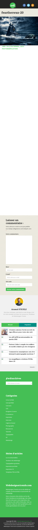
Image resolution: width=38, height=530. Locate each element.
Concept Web (10, 403)
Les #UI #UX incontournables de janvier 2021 (20, 338)
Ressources (9, 429)
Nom (7, 267)
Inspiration (9, 417)
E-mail (8, 274)
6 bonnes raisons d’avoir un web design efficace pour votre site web (22, 331)
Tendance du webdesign (13, 460)
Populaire (28, 325)
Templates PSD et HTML (12, 472)
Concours (8, 406)
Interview (8, 420)
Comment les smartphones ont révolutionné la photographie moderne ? (22, 353)
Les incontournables (12, 458)
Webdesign (9, 440)
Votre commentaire (12, 234)
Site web (8, 281)
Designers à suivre (11, 411)
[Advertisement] (19, 133)
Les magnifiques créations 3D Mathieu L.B (21, 360)
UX (6, 437)
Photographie (10, 426)
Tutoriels (8, 431)
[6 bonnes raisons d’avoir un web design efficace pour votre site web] (4, 332)
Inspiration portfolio (11, 466)
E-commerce (9, 414)
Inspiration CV (10, 469)
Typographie (9, 434)
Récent (10, 325)
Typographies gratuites (13, 463)
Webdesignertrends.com (24, 521)
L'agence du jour (10, 423)
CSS (7, 408)
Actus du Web (10, 400)
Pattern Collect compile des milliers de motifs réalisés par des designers (22, 345)
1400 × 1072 (6, 46)
